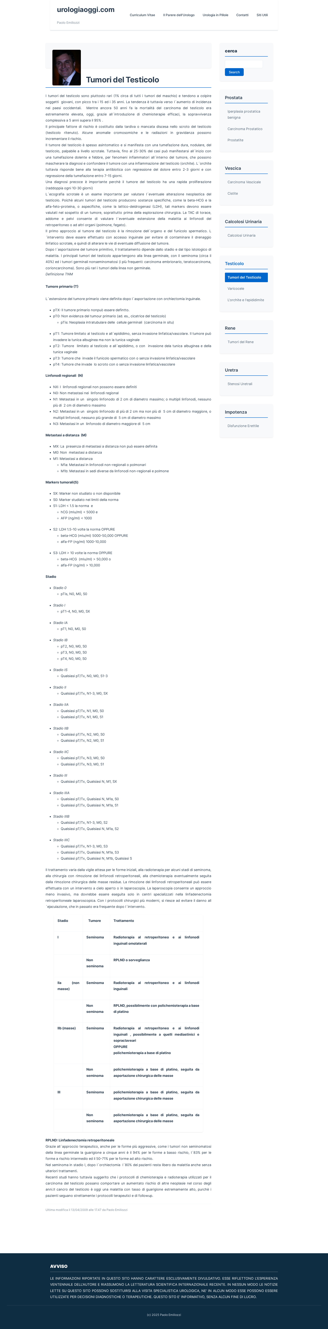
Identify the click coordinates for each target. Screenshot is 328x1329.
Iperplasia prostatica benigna (244, 114)
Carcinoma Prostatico (245, 129)
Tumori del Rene (241, 342)
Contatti (242, 15)
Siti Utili (262, 15)
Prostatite (235, 140)
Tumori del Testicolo (244, 277)
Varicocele (236, 289)
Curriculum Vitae (142, 15)
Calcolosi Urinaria (241, 235)
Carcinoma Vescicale (244, 182)
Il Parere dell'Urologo (179, 15)
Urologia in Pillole (215, 15)
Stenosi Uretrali (240, 384)
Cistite (233, 193)
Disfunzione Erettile (243, 426)
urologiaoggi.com (85, 9)
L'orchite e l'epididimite (246, 300)
